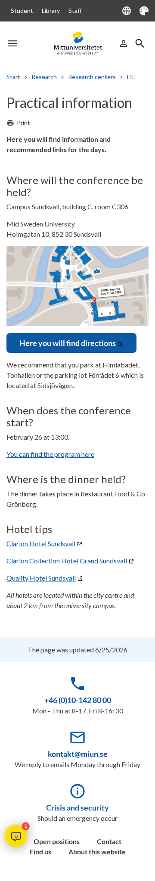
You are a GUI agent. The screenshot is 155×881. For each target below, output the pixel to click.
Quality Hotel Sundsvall (41, 578)
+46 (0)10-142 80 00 (77, 700)
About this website (97, 851)
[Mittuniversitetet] (77, 43)
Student (22, 10)
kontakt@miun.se (78, 754)
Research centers (92, 76)
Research (44, 76)
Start (13, 76)
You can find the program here (50, 454)
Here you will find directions (67, 343)
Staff (75, 10)
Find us (40, 851)
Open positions (57, 841)
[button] (16, 836)
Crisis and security (77, 807)
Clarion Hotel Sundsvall (40, 543)
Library (51, 10)
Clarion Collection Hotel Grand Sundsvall (66, 561)
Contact (109, 841)
